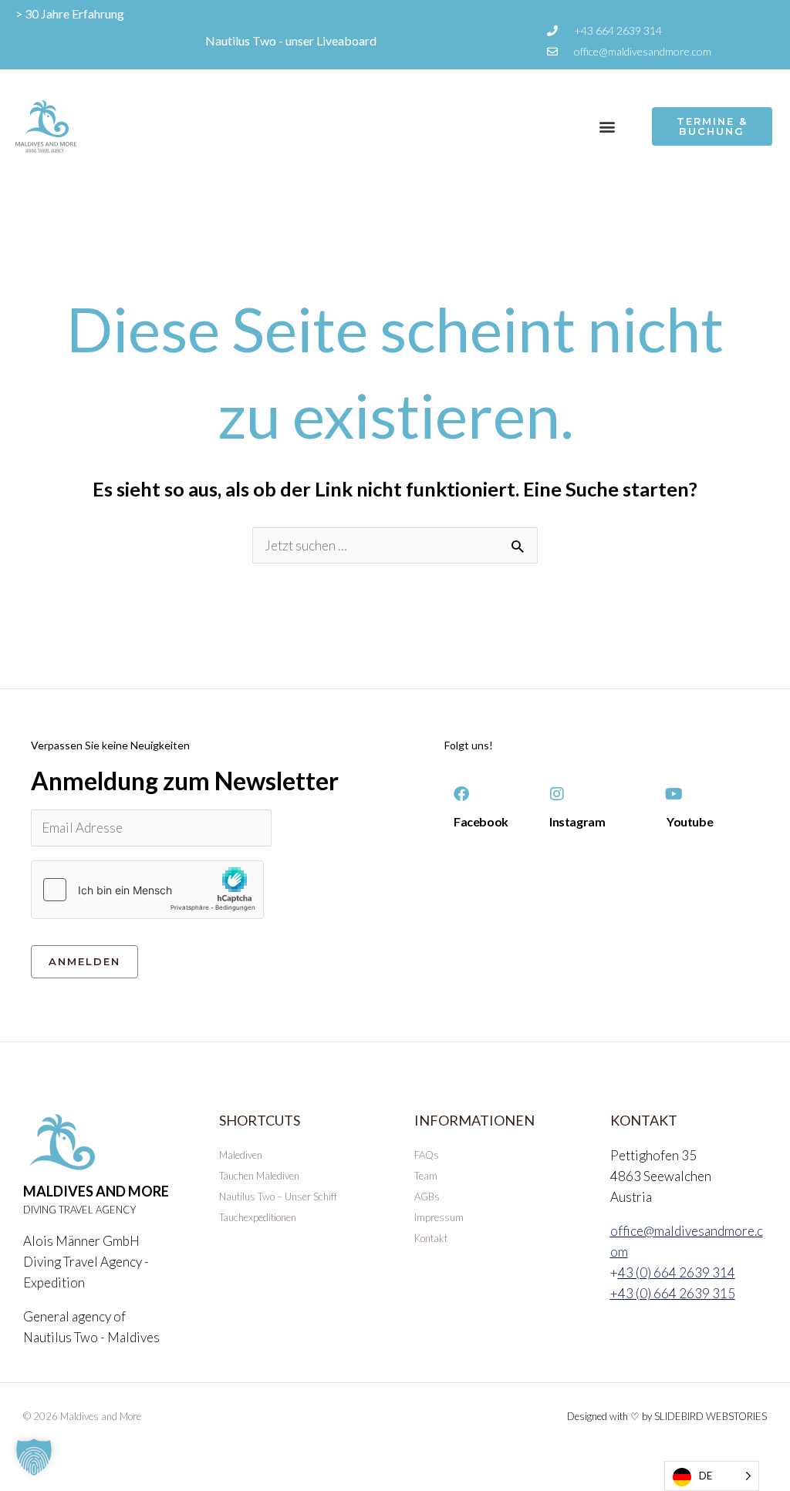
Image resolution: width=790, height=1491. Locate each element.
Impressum (439, 1217)
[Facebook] (461, 794)
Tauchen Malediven (259, 1176)
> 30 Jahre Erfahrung (69, 13)
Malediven (240, 1155)
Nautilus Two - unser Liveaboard (290, 40)
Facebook (481, 821)
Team (425, 1176)
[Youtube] (674, 794)
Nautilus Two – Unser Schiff (278, 1196)
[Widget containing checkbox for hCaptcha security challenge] (147, 889)
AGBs (427, 1196)
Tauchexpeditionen (257, 1217)
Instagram (577, 821)
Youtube (690, 821)
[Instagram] (557, 794)
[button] (607, 127)
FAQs (426, 1155)
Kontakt (430, 1238)
